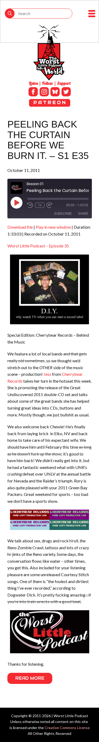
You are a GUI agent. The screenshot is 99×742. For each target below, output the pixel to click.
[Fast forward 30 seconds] (49, 205)
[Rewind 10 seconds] (30, 205)
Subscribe (63, 213)
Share (83, 213)
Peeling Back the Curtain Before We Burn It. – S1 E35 (48, 140)
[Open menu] (91, 13)
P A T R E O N (49, 102)
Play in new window (53, 226)
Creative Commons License (67, 727)
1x (39, 205)
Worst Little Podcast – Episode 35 (38, 245)
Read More (29, 678)
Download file (20, 226)
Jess (47, 374)
